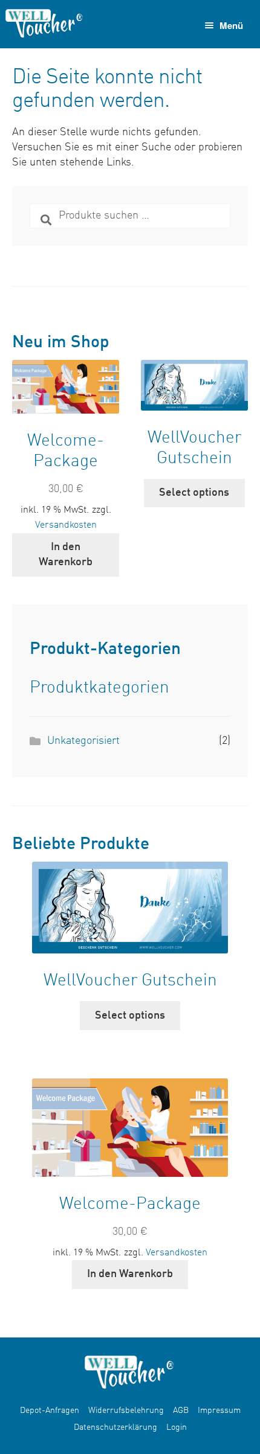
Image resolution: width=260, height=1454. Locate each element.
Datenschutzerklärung (115, 1427)
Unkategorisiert (83, 740)
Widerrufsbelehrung (126, 1410)
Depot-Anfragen (49, 1410)
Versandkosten (66, 525)
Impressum (219, 1410)
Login (176, 1427)
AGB (181, 1410)
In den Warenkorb (66, 555)
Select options (194, 492)
